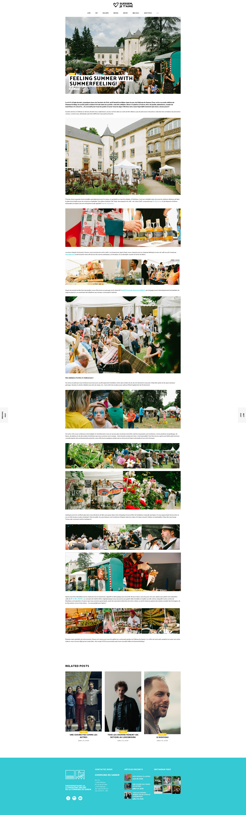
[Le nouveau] (162, 708)
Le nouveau (162, 737)
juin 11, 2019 (74, 89)
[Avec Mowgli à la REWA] (127, 777)
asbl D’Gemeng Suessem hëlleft (133, 290)
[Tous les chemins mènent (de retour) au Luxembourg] (123, 708)
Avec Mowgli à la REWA (141, 776)
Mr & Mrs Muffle (77, 599)
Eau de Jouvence (107, 203)
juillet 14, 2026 (162, 740)
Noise (72, 74)
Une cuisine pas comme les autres (83, 736)
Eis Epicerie (156, 201)
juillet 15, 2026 (83, 740)
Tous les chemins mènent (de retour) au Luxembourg (123, 736)
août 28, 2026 (138, 779)
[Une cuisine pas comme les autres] (83, 708)
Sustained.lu (70, 254)
